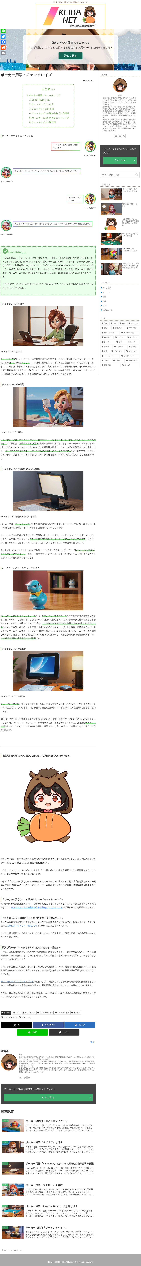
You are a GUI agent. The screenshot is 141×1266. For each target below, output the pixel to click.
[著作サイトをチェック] (20, 1077)
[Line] (3, 31)
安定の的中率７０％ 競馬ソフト (22, 926)
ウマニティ (48, 1097)
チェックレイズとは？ (43, 104)
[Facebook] (3, 42)
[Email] (3, 53)
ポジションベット (10, 1017)
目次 (44, 89)
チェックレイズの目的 (43, 108)
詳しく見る (70, 55)
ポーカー (7, 1013)
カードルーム (30, 1013)
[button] (64, 1032)
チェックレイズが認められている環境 (50, 113)
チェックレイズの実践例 (44, 122)
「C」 (18, 1013)
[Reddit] (3, 47)
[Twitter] (3, 36)
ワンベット (26, 1017)
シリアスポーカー (46, 1013)
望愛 (20, 1054)
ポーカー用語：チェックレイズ (44, 95)
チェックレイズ (63, 1013)
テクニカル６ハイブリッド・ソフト (17, 981)
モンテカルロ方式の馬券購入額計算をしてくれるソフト (37, 907)
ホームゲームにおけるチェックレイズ (50, 117)
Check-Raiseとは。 (41, 100)
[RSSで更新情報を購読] (29, 1077)
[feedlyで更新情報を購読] (25, 1077)
